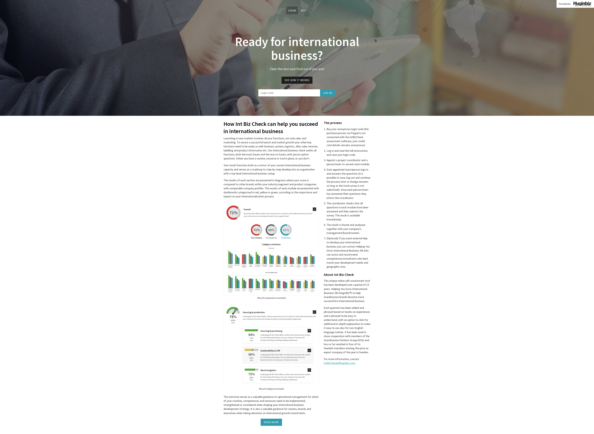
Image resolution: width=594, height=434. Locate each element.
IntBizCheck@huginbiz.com (339, 363)
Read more (271, 422)
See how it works (297, 80)
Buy (303, 10)
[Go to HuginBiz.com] (582, 4)
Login (292, 10)
